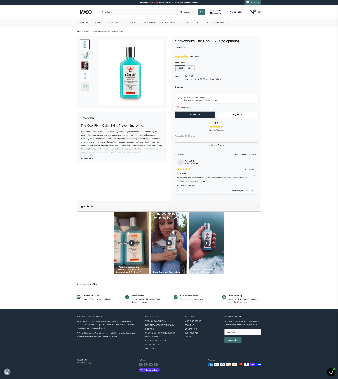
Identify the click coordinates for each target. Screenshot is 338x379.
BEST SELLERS (116, 23)
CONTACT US (191, 329)
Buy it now (237, 115)
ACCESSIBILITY (152, 345)
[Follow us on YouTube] (151, 364)
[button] (216, 56)
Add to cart (195, 115)
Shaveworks (180, 47)
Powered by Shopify (84, 363)
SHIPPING (149, 329)
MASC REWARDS (152, 337)
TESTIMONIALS (191, 333)
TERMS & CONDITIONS (155, 321)
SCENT (187, 23)
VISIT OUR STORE (193, 321)
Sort (237, 154)
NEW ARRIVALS (83, 23)
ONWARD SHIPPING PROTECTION (160, 333)
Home (79, 31)
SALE (199, 23)
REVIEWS (189, 337)
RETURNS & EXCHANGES (156, 341)
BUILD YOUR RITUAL (215, 23)
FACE (133, 23)
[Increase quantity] (202, 87)
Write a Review (221, 146)
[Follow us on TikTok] (156, 364)
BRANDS (98, 23)
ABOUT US (189, 325)
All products (88, 31)
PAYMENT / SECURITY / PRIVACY (159, 325)
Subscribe (255, 2)
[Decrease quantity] (188, 87)
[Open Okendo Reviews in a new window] (185, 136)
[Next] (254, 176)
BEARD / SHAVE (169, 23)
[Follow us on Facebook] (141, 364)
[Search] (201, 12)
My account (215, 13)
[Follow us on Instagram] (146, 364)
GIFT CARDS (150, 348)
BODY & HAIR (149, 23)
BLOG (187, 341)
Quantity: (179, 87)
